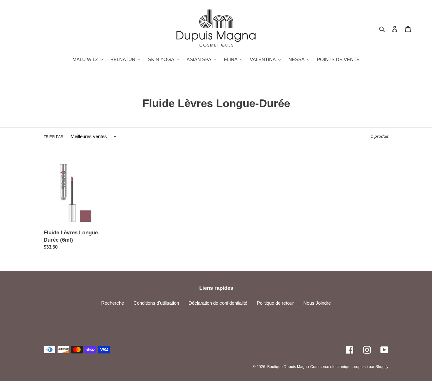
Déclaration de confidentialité (217, 303)
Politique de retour (275, 303)
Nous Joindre (317, 303)
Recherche (112, 303)
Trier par (54, 137)
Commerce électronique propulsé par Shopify (349, 367)
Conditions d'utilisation (156, 303)
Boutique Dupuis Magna (288, 367)
